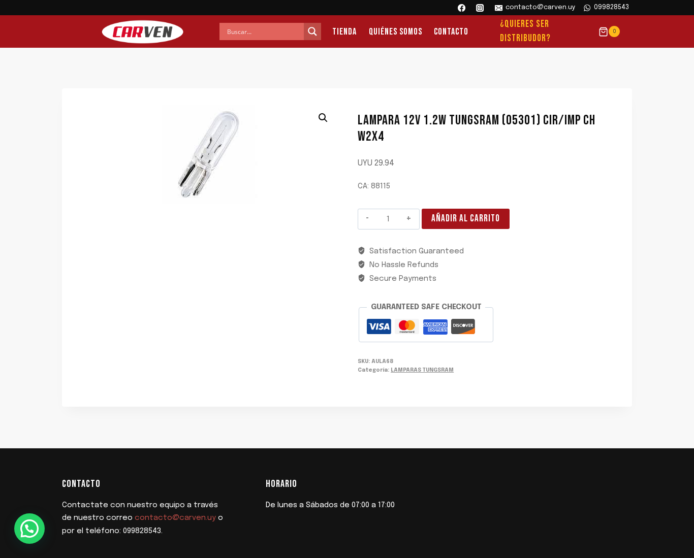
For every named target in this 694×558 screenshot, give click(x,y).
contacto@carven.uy (175, 518)
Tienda (344, 31)
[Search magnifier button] (312, 31)
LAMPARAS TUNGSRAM (422, 370)
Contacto (451, 31)
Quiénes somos (395, 31)
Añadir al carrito (465, 218)
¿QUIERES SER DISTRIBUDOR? (525, 31)
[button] (323, 118)
